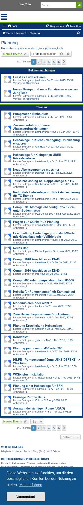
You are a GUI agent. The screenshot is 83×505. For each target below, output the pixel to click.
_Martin (39, 340)
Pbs (37, 273)
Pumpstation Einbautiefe (30, 114)
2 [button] (38, 62)
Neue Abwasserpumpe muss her (36, 169)
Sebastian (40, 317)
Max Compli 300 (44, 213)
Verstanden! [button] (25, 497)
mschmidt (40, 294)
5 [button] (54, 62)
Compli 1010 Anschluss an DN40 (36, 259)
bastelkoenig (42, 161)
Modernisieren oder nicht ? (32, 303)
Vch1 (38, 400)
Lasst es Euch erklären (29, 77)
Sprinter (39, 283)
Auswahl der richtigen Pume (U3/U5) (39, 408)
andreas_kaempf (37, 48)
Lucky (38, 306)
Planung (9, 42)
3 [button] (43, 62)
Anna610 (40, 146)
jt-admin (22, 48)
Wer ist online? (12, 447)
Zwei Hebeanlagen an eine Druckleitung (41, 314)
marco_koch (56, 48)
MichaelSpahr (42, 251)
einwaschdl (41, 225)
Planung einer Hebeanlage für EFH (37, 386)
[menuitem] (12, 26)
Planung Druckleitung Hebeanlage (37, 325)
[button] (64, 62)
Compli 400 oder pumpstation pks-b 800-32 (43, 280)
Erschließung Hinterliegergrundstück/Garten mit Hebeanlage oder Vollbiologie (44, 234)
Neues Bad (20, 248)
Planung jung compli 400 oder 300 (37, 348)
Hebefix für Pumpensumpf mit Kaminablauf (44, 291)
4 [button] (49, 62)
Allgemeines (32, 83)
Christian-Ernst (43, 377)
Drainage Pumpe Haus (29, 397)
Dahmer (39, 172)
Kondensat (20, 337)
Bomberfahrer (42, 131)
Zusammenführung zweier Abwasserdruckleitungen (31, 126)
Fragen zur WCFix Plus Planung (36, 222)
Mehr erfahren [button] (30, 485)
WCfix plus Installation (29, 374)
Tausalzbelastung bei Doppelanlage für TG (43, 181)
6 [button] (59, 62)
